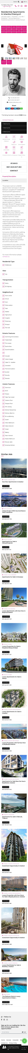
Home (3, 1040)
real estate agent (5, 16)
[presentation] (2, 45)
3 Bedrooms (6, 128)
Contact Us (4, 1043)
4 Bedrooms (6, 132)
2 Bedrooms (6, 124)
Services (8, 1040)
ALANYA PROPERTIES (3, 31)
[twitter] (9, 108)
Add (24, 1032)
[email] (18, 108)
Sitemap (22, 1040)
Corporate (15, 1040)
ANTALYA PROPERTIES (3, 28)
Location (5, 180)
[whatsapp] (21, 108)
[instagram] (4, 1020)
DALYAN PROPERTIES (24, 31)
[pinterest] (12, 108)
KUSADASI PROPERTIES (8, 31)
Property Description (9, 176)
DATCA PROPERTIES (19, 31)
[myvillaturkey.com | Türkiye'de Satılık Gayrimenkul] (7, 6)
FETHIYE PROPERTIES (14, 31)
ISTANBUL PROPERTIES (8, 28)
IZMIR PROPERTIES (14, 28)
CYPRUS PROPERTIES (24, 28)
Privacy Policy (13, 1043)
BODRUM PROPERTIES (19, 28)
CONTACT (14, 171)
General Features (7, 120)
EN (24, 1)
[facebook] (6, 108)
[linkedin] (15, 108)
